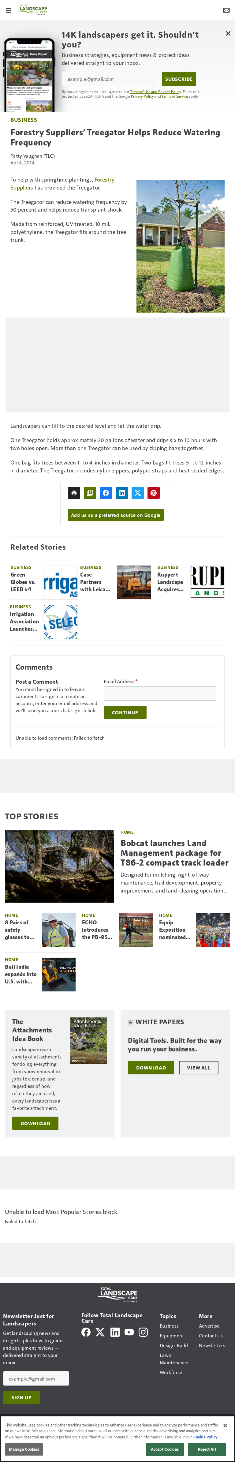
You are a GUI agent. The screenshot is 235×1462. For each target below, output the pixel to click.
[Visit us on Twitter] (100, 1331)
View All (198, 1068)
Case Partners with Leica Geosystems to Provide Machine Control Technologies (96, 582)
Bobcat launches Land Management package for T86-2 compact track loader (175, 853)
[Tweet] (138, 493)
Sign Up (21, 1397)
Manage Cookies (24, 1449)
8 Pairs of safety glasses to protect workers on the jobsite (19, 930)
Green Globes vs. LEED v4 (23, 582)
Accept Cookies (165, 1449)
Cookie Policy (205, 1436)
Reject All (207, 1449)
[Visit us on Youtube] (129, 1331)
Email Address (121, 681)
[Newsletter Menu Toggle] (226, 10)
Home (127, 832)
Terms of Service (175, 96)
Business (23, 119)
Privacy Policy (142, 96)
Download (35, 1123)
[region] (117, 1439)
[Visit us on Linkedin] (115, 1331)
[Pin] (153, 493)
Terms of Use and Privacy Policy (155, 91)
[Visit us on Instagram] (143, 1331)
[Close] (225, 1425)
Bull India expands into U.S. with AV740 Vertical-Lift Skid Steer (21, 975)
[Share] (106, 493)
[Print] (74, 493)
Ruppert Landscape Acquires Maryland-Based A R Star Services (170, 582)
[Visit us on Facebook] (86, 1331)
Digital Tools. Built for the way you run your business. (175, 1044)
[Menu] (8, 10)
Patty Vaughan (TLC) (32, 155)
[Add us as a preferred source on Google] (90, 493)
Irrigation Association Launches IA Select (24, 622)
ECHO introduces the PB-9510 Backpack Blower (98, 930)
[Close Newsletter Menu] (228, 33)
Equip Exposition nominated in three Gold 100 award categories (172, 930)
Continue (125, 712)
